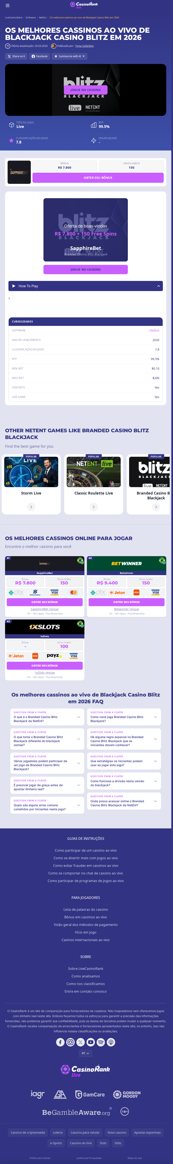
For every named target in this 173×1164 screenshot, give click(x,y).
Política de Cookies (40, 1158)
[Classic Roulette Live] (93, 484)
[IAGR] (38, 1094)
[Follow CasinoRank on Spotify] (101, 1042)
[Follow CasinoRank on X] (80, 1042)
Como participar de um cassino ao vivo (86, 850)
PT (83, 1053)
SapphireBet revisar (45, 609)
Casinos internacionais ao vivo (86, 940)
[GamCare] (90, 1094)
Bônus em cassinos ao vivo (85, 917)
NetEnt (154, 330)
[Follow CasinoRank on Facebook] (60, 1042)
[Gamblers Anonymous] (60, 1094)
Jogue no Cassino (86, 90)
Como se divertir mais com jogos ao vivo (86, 858)
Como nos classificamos (85, 983)
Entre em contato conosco (86, 991)
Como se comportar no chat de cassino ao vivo (85, 873)
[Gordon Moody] (127, 1094)
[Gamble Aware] (77, 1111)
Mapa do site (135, 1158)
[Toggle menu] (7, 5)
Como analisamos (86, 976)
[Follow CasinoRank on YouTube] (90, 1042)
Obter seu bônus (98, 178)
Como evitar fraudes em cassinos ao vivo (85, 865)
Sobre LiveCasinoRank (85, 968)
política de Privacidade (89, 1158)
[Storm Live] (31, 484)
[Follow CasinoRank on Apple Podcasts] (111, 1042)
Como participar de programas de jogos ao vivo (86, 880)
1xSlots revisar (45, 673)
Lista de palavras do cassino (86, 909)
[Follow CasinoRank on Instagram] (70, 1042)
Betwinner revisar (126, 609)
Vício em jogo (85, 932)
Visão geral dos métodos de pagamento (86, 924)
